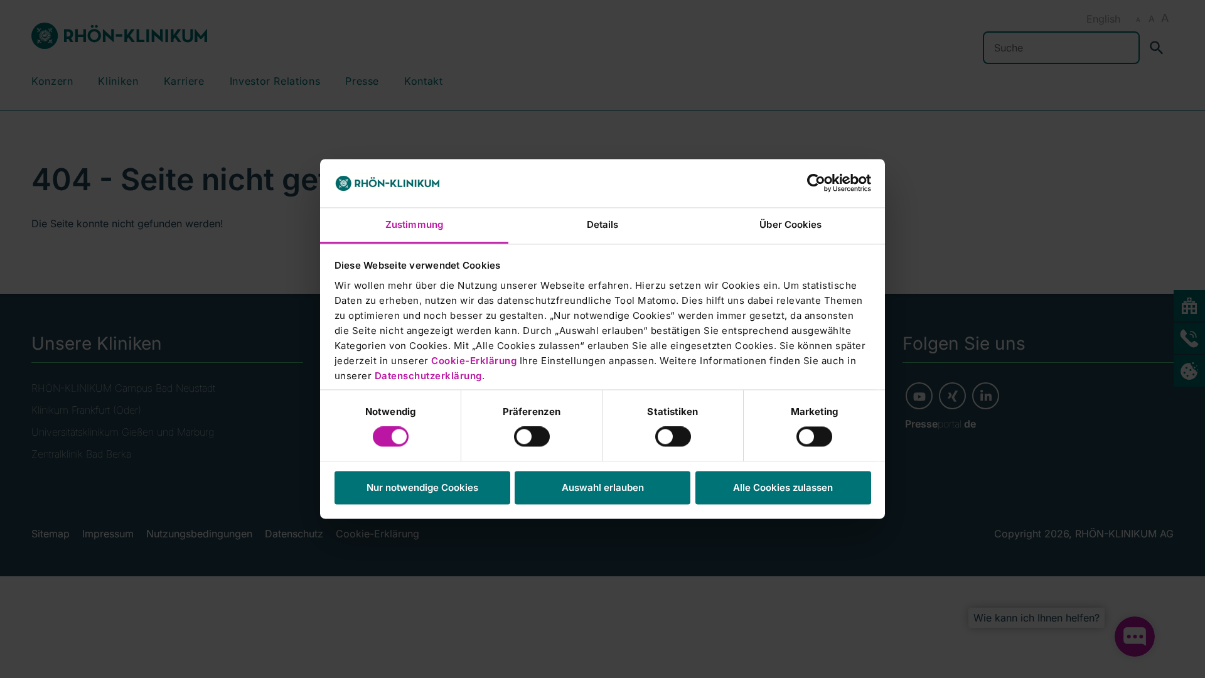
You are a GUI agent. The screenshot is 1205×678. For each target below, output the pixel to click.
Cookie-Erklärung (474, 361)
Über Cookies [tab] (790, 224)
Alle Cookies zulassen (783, 487)
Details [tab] (603, 224)
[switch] (532, 437)
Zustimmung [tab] (414, 224)
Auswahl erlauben (603, 487)
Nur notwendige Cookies (422, 487)
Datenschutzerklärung (428, 376)
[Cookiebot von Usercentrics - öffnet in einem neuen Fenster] (816, 183)
